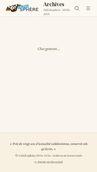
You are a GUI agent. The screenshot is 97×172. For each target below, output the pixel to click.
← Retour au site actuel (48, 161)
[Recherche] (76, 8)
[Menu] (88, 8)
